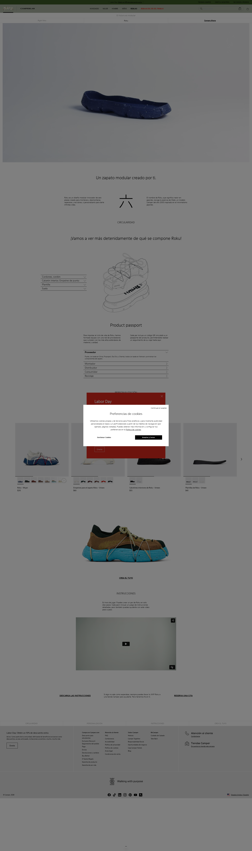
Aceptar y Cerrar (148, 437)
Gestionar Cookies (104, 437)
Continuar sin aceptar (159, 408)
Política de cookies (133, 429)
